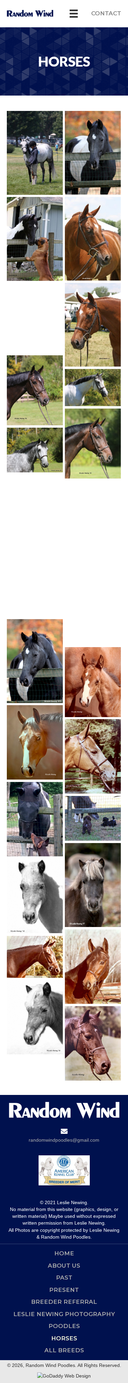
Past (64, 1277)
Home (64, 1253)
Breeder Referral (64, 1301)
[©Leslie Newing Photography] (35, 153)
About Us (64, 1265)
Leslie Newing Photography (64, 1314)
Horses (64, 1338)
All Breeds (64, 1350)
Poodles (64, 1326)
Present (64, 1289)
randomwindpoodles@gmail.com (64, 1140)
